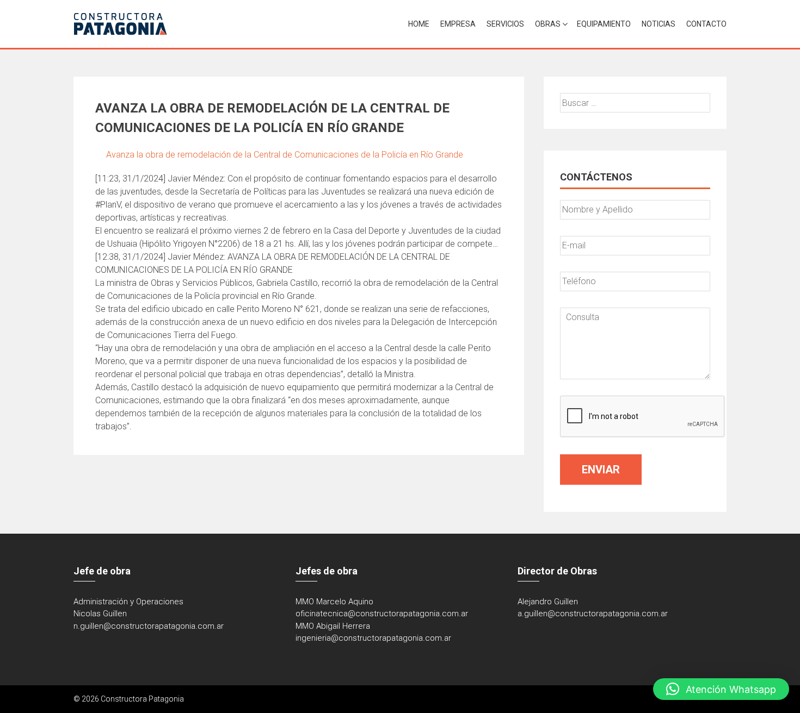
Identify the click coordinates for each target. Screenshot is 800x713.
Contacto (706, 24)
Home (418, 24)
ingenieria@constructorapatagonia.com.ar (373, 638)
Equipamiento (604, 24)
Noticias (658, 24)
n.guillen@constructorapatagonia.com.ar (148, 626)
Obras (548, 24)
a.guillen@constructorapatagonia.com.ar (593, 613)
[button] (721, 689)
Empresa (458, 24)
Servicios (505, 24)
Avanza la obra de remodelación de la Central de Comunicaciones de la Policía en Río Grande (284, 154)
